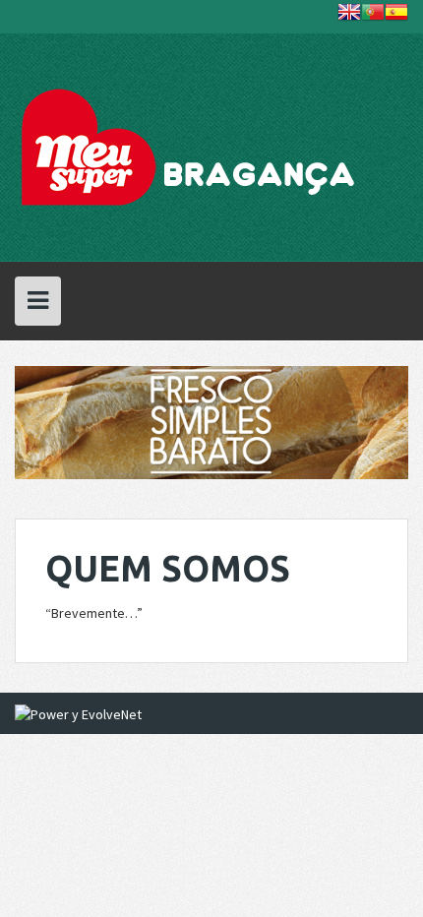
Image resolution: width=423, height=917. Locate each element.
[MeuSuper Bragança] (191, 145)
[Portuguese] (373, 16)
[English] (349, 16)
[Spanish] (396, 16)
